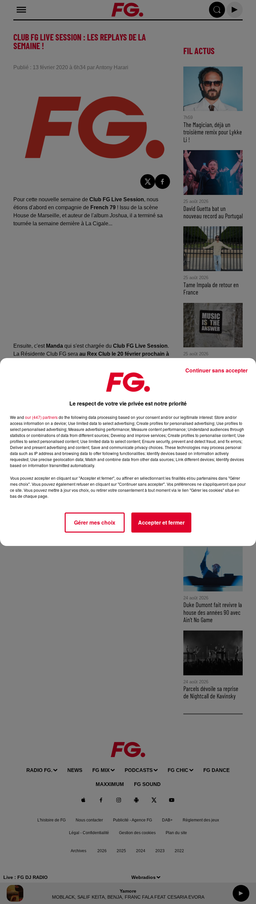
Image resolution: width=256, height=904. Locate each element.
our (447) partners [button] (41, 417)
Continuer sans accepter (216, 370)
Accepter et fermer (161, 522)
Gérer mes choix (94, 522)
